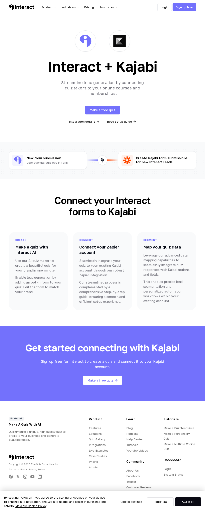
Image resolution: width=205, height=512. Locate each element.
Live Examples (99, 450)
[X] (18, 477)
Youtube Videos (137, 450)
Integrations (97, 445)
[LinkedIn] (40, 477)
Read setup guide (119, 121)
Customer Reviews (139, 487)
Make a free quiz (102, 110)
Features (95, 428)
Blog (129, 428)
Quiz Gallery (97, 439)
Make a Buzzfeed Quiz (179, 428)
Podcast (132, 433)
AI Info (93, 467)
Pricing (89, 7)
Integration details (82, 121)
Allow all (188, 501)
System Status (174, 474)
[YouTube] (32, 477)
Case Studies (98, 456)
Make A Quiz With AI (25, 424)
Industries (68, 7)
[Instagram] (25, 477)
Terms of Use (16, 469)
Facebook (133, 476)
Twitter (131, 481)
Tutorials (132, 445)
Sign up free (184, 7)
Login (164, 7)
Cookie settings (131, 501)
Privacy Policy (37, 469)
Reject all (160, 501)
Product (47, 7)
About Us (132, 470)
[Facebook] (11, 477)
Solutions (95, 433)
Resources (107, 7)
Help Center (134, 439)
